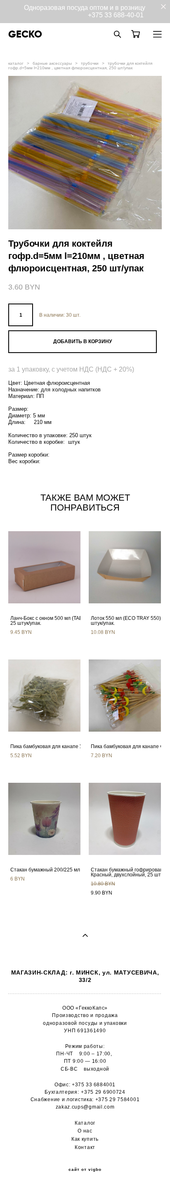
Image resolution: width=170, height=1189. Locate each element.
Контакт (85, 1147)
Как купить (85, 1139)
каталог (16, 63)
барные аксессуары (52, 63)
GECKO (25, 34)
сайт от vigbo (85, 1170)
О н (82, 1130)
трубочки (90, 63)
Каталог (85, 1122)
